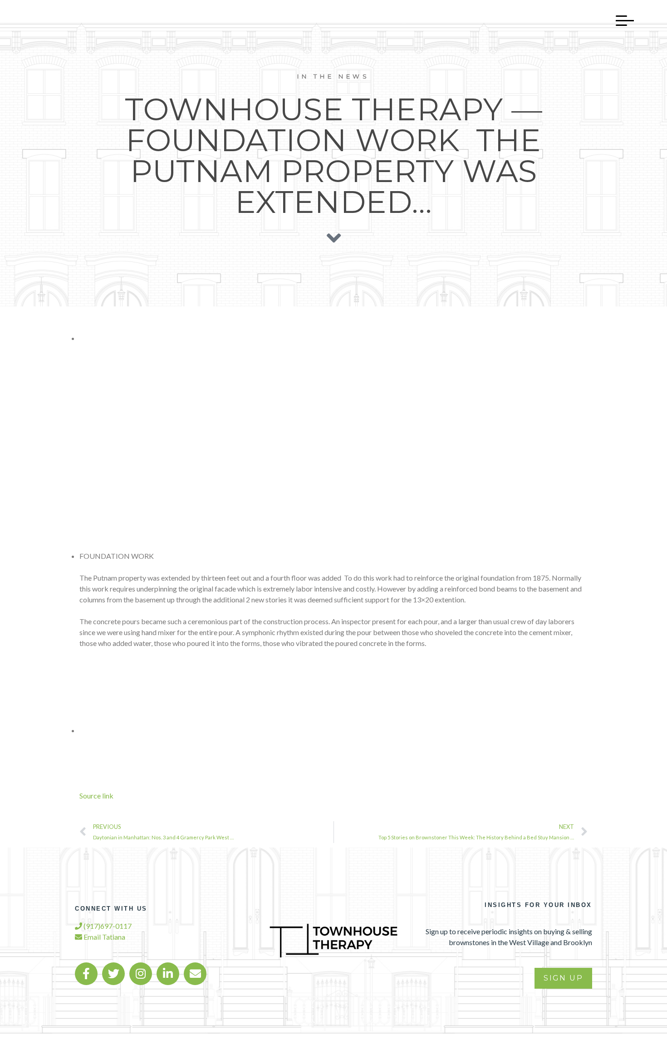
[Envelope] (195, 973)
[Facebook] (86, 973)
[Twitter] (113, 973)
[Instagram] (140, 973)
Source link (96, 795)
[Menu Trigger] (620, 20)
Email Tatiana (103, 936)
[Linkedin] (168, 973)
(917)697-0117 (107, 926)
